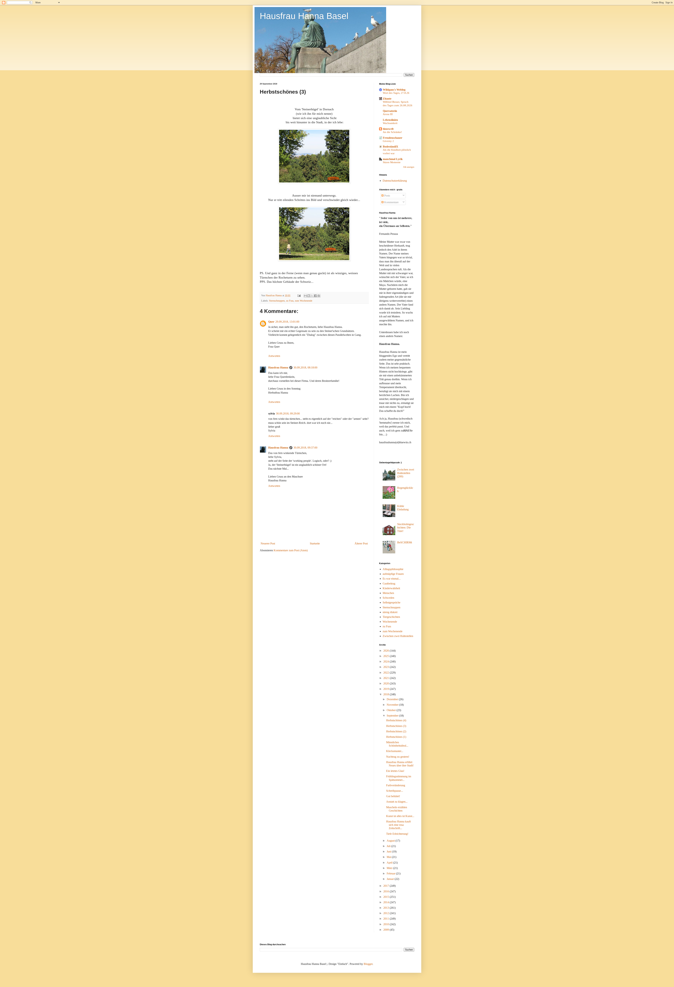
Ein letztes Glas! (395, 770)
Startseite (315, 543)
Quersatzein (390, 110)
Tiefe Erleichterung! (397, 833)
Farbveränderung (395, 785)
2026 (386, 650)
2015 (386, 896)
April (390, 862)
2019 (386, 688)
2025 (386, 656)
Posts (387, 195)
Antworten (274, 355)
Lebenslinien (390, 119)
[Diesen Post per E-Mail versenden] (305, 296)
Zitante (387, 98)
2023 (386, 666)
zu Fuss (289, 300)
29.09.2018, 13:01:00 (287, 321)
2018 (386, 694)
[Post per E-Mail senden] (298, 295)
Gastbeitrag (389, 583)
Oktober (392, 710)
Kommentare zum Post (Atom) (291, 550)
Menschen (388, 592)
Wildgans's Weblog (394, 89)
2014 (386, 902)
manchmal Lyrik (393, 159)
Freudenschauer (392, 137)
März (390, 868)
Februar (391, 873)
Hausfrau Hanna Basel (304, 16)
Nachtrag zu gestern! (397, 756)
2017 (386, 885)
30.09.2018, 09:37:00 (305, 447)
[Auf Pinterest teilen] (319, 296)
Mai (389, 856)
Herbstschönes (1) (396, 736)
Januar (391, 878)
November (393, 704)
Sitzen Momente (392, 162)
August (391, 840)
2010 (386, 924)
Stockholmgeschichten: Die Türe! (405, 527)
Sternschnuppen (277, 300)
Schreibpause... (394, 790)
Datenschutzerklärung (395, 180)
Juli (389, 846)
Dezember (393, 699)
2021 (386, 677)
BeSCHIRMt (404, 542)
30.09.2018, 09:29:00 (288, 413)
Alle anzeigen (408, 167)
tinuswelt (388, 128)
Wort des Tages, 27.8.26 (396, 92)
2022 (386, 672)
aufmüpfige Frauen (393, 573)
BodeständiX (390, 146)
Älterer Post (361, 543)
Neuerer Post (268, 543)
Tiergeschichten (391, 616)
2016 (386, 891)
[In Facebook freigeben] (315, 296)
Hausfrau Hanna (278, 367)
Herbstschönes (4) (396, 720)
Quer (271, 321)
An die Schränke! (392, 131)
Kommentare (391, 202)
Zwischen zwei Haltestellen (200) (405, 473)
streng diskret (390, 612)
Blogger (368, 963)
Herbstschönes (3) (396, 725)
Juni (389, 851)
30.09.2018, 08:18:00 (305, 367)
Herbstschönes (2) (396, 731)
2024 (386, 661)
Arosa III (388, 114)
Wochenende (390, 621)
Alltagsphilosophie (393, 569)
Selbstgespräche (391, 602)
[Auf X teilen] (312, 296)
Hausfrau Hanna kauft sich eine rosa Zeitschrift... (398, 825)
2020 (386, 683)
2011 (386, 918)
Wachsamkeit (390, 123)
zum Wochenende (303, 300)
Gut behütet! (393, 796)
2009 (386, 929)
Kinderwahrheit (391, 588)
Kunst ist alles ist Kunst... (400, 816)
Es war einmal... (392, 578)
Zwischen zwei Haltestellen (398, 636)
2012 (386, 913)
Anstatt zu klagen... (397, 801)
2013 (386, 907)
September (393, 715)
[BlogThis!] (308, 296)
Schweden (388, 597)
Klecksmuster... (394, 751)
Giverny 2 (388, 140)
